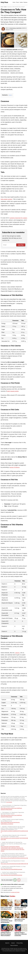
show (10, 95)
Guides (21, 2)
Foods (17, 2)
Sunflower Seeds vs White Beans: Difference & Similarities (21, 934)
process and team (15, 892)
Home (14, 2)
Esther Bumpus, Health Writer (15, 28)
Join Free (20, 245)
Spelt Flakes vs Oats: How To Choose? (20, 920)
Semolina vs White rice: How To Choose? (20, 908)
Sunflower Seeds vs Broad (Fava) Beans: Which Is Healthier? (6, 934)
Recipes (25, 2)
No (19, 880)
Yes (15, 880)
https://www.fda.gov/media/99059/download (11, 875)
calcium (17, 652)
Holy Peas (4, 2)
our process (9, 802)
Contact (13, 943)
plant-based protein (13, 391)
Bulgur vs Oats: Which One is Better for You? (6, 908)
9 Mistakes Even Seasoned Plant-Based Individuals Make (6, 921)
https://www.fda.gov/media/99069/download (11, 869)
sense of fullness (15, 467)
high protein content (6, 199)
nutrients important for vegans (18, 218)
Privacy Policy (20, 943)
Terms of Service (14, 945)
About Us (7, 943)
